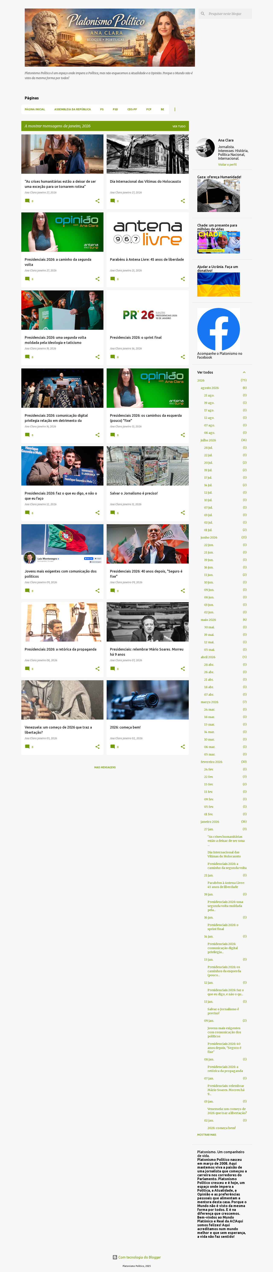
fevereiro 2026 (211, 762)
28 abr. (209, 665)
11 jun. (208, 575)
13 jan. (208, 959)
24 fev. (208, 769)
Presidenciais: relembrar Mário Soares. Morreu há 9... (226, 1090)
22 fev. (208, 777)
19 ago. (209, 403)
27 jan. (208, 829)
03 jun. (209, 605)
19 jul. (208, 470)
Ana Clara (226, 140)
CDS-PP (132, 109)
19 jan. (208, 894)
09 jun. (209, 590)
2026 (201, 380)
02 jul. (208, 522)
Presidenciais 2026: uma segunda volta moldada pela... (225, 906)
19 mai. (209, 635)
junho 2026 (209, 537)
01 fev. (208, 814)
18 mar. (209, 717)
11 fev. (208, 792)
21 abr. (208, 680)
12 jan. (208, 983)
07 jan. (209, 1078)
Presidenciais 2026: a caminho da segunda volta (227, 866)
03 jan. (208, 1101)
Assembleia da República (72, 109)
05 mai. (209, 650)
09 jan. (209, 1021)
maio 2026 (208, 620)
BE (162, 109)
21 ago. (209, 395)
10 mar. (209, 739)
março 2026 (209, 702)
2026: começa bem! (222, 1128)
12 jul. (208, 493)
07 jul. (208, 507)
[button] (97, 201)
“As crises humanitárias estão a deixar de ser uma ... (226, 841)
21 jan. (208, 875)
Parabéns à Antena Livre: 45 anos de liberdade (226, 885)
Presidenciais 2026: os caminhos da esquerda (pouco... (224, 971)
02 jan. (209, 1120)
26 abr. (209, 672)
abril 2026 (208, 657)
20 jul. (208, 463)
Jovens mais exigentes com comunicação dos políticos (224, 1032)
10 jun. (208, 582)
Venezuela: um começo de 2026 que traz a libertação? (227, 1111)
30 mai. (209, 627)
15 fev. (208, 784)
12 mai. (209, 642)
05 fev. (208, 807)
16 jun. (208, 567)
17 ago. (209, 410)
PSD (115, 109)
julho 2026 (208, 440)
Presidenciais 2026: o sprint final (223, 927)
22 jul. (208, 455)
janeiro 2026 (210, 822)
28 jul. (208, 448)
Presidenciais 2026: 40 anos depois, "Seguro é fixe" (224, 1048)
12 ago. (209, 418)
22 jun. (209, 545)
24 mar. (209, 709)
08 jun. (209, 597)
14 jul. (208, 485)
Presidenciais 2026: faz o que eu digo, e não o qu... (226, 992)
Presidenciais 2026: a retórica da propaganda (225, 1069)
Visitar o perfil (227, 164)
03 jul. (208, 515)
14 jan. (208, 936)
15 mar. (209, 724)
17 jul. (208, 478)
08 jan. (209, 1059)
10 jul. (208, 500)
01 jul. (208, 530)
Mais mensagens (105, 767)
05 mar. (209, 754)
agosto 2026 (210, 388)
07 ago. (209, 425)
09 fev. (208, 799)
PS (101, 109)
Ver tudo (179, 126)
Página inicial (35, 109)
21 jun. (208, 552)
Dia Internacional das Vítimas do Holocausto (224, 854)
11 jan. (208, 1002)
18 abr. (209, 687)
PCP (148, 109)
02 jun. (209, 612)
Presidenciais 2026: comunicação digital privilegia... (223, 948)
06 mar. (209, 747)
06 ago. (209, 433)
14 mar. (209, 732)
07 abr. (209, 694)
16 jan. (208, 917)
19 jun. (208, 560)
